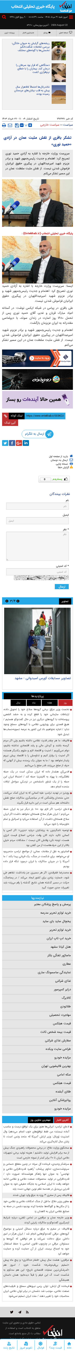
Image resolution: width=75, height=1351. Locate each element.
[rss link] (27, 1312)
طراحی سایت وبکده (58, 1049)
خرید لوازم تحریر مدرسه (55, 912)
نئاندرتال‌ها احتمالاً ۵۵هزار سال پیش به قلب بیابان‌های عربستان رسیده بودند (32, 90)
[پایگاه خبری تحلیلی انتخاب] (65, 6)
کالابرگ (66, 997)
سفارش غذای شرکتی (58, 1040)
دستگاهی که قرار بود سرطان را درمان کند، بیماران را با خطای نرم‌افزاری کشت (33, 68)
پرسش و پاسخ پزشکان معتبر (52, 904)
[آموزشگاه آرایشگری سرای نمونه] (37, 400)
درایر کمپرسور (62, 989)
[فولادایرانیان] (37, 358)
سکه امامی (64, 1074)
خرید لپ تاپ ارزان (59, 938)
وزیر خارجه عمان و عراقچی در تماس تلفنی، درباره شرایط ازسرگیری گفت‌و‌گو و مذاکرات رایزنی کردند (36, 1220)
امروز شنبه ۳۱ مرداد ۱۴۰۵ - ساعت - (47, 17)
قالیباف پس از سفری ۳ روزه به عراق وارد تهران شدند (41, 1195)
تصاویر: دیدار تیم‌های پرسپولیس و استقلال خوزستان (42, 680)
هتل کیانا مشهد (60, 946)
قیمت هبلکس (62, 1023)
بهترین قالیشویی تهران (56, 1066)
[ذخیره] (17, 125)
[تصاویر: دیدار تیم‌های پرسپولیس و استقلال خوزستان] (37, 641)
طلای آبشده (63, 1091)
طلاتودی (65, 1006)
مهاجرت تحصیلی (60, 1014)
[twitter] (5, 443)
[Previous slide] (17, 601)
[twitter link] (12, 1312)
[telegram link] (20, 1312)
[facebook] (12, 443)
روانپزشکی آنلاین (60, 1100)
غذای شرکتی (63, 980)
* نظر (66, 529)
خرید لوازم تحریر (60, 929)
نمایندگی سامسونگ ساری (54, 972)
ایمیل (66, 515)
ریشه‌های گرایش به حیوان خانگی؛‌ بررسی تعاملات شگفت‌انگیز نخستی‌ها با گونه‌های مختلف (31, 47)
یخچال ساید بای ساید (56, 921)
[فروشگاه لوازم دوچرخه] (37, 379)
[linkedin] (26, 443)
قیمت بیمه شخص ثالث (55, 1032)
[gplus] (19, 443)
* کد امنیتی (62, 566)
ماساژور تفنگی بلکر (59, 955)
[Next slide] (6, 601)
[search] (4, 17)
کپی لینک (10, 422)
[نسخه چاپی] (4, 125)
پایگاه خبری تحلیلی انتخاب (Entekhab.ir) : (47, 233)
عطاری (66, 963)
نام (67, 500)
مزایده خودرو (62, 1057)
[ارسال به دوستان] (10, 125)
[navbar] (71, 17)
